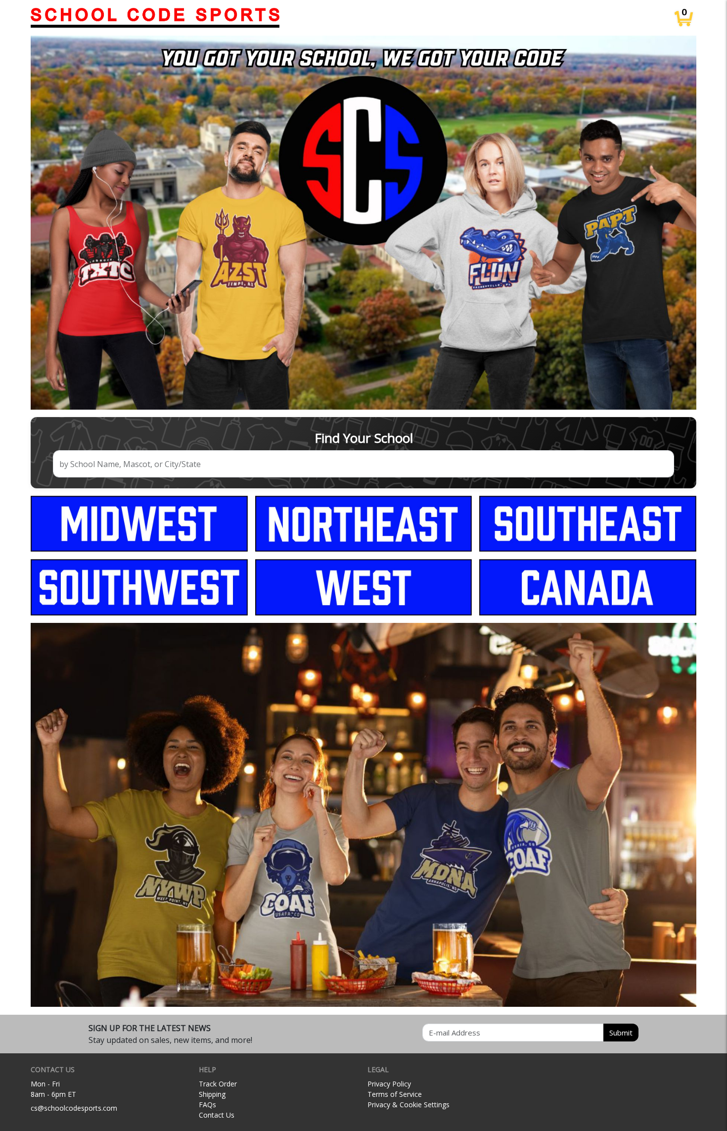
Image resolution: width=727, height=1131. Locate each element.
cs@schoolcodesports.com (74, 1108)
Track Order (218, 1083)
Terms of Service (394, 1094)
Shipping (212, 1094)
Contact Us (216, 1115)
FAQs (207, 1104)
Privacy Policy (389, 1083)
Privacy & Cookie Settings (408, 1104)
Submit (621, 1032)
